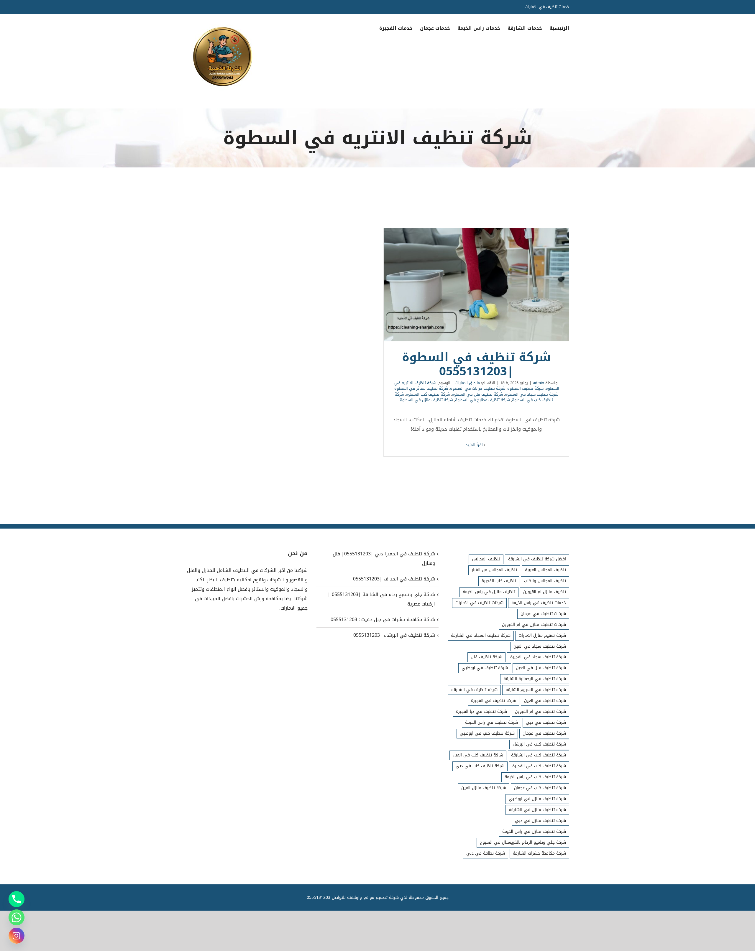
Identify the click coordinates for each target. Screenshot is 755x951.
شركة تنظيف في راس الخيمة (491, 722)
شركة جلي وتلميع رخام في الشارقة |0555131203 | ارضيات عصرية (381, 599)
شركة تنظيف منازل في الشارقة (537, 810)
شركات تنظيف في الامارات (479, 603)
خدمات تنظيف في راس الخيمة (538, 603)
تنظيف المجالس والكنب (545, 581)
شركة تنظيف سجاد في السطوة (531, 394)
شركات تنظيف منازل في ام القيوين (534, 624)
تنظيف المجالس (486, 559)
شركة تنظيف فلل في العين (541, 668)
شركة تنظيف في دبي (546, 722)
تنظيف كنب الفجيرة (499, 581)
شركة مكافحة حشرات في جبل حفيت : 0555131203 (383, 619)
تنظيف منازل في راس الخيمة (489, 592)
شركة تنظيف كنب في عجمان (540, 788)
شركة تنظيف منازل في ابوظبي (537, 799)
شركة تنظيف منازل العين (483, 788)
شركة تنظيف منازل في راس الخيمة (534, 831)
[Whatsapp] (16, 917)
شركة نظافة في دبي (485, 853)
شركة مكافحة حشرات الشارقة (539, 853)
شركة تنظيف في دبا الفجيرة (481, 711)
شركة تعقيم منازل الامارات (542, 635)
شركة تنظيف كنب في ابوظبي (487, 733)
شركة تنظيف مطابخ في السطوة (482, 400)
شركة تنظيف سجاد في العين (539, 646)
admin (538, 382)
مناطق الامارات (467, 382)
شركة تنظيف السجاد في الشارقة (481, 635)
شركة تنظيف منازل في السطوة (426, 400)
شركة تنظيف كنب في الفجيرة (539, 766)
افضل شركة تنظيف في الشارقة (537, 559)
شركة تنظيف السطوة (525, 388)
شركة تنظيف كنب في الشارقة (538, 755)
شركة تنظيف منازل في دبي (540, 821)
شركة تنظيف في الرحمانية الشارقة (534, 679)
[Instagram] (16, 936)
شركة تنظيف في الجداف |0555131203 (394, 578)
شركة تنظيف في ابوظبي (485, 668)
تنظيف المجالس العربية (545, 570)
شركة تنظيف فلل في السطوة (477, 394)
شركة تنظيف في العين (545, 701)
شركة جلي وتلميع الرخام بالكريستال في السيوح (523, 842)
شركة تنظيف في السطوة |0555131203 (476, 284)
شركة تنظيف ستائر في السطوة (421, 388)
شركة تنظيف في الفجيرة (493, 701)
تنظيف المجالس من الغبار (494, 570)
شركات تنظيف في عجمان (543, 614)
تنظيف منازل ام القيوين (544, 592)
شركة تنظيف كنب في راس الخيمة (535, 777)
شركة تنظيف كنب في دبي (480, 766)
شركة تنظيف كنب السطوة (428, 394)
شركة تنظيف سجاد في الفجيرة (538, 657)
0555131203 (318, 897)
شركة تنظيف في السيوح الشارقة (535, 690)
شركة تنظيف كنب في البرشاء (539, 744)
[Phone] (16, 899)
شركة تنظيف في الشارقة (474, 690)
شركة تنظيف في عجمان (544, 733)
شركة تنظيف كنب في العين (478, 755)
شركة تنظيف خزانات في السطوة (477, 388)
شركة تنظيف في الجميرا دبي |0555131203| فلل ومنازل (384, 558)
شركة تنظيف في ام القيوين (540, 711)
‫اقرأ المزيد (475, 445)
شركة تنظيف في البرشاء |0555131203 (394, 635)
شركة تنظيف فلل (486, 657)
